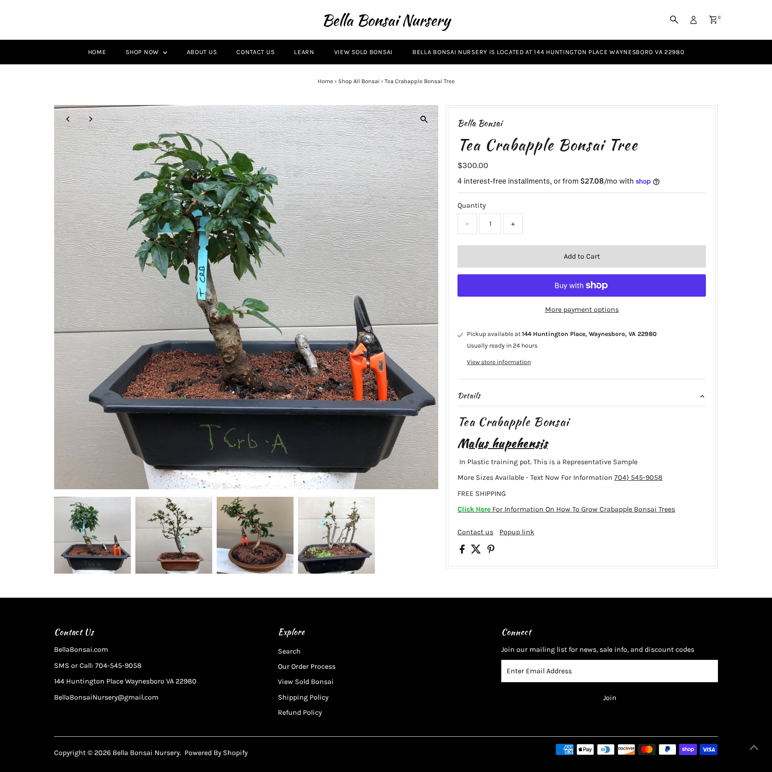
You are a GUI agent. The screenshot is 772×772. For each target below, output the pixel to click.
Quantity (471, 205)
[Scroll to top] (754, 747)
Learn (304, 52)
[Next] (90, 119)
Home (97, 52)
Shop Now (143, 52)
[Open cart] (713, 20)
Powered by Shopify (216, 752)
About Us (202, 52)
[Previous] (69, 119)
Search (289, 651)
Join (610, 697)
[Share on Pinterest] (491, 551)
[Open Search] (674, 20)
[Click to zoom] (424, 119)
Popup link (516, 532)
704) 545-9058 (638, 477)
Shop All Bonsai (359, 81)
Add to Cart (582, 256)
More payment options (582, 309)
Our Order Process (307, 666)
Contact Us (255, 52)
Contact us (475, 532)
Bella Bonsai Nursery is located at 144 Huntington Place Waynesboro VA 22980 (548, 52)
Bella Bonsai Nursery (386, 20)
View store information (499, 362)
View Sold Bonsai (363, 52)
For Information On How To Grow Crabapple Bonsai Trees (566, 509)
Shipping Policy (303, 697)
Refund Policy (300, 712)
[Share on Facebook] (463, 551)
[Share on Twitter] (477, 551)
